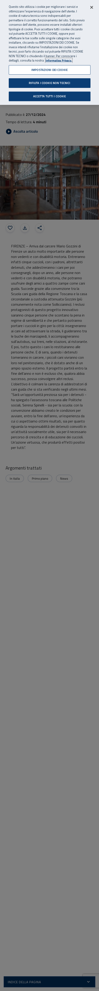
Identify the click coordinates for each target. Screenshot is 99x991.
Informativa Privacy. (59, 60)
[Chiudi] (92, 7)
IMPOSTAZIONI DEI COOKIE (49, 69)
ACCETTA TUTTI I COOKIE (49, 96)
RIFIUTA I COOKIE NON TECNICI (49, 83)
